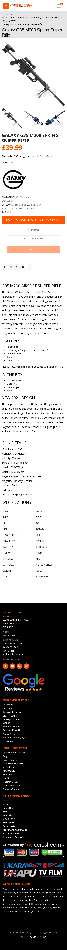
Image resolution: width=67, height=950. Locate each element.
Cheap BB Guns (32, 208)
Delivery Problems (11, 719)
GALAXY (13, 162)
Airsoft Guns (35, 204)
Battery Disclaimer (11, 833)
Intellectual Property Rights (15, 737)
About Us (7, 804)
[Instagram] (19, 666)
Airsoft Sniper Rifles (13, 208)
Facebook (4, 267)
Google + (17, 267)
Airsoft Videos (9, 822)
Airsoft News (8, 808)
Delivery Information (12, 712)
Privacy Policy (9, 734)
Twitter (10, 267)
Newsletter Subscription (14, 752)
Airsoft (6, 811)
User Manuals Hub (11, 785)
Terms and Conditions (13, 730)
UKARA (6, 778)
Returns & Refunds (11, 726)
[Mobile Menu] (6, 6)
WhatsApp (29, 267)
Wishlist (6, 800)
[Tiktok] (26, 666)
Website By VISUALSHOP (33, 937)
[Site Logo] (21, 6)
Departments (9, 826)
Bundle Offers (9, 818)
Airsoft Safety (9, 770)
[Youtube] (12, 666)
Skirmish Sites (9, 767)
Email (23, 267)
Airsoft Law (8, 774)
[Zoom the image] (24, 674)
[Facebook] (5, 666)
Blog (5, 756)
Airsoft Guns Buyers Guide (15, 829)
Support (6, 722)
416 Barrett (21, 204)
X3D (9, 212)
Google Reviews (10, 760)
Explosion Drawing (11, 789)
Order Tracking (10, 715)
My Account (8, 704)
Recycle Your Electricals (13, 837)
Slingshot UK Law (10, 781)
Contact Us (8, 741)
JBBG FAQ (7, 708)
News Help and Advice (13, 763)
